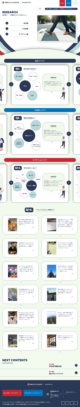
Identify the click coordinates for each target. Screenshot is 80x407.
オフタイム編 (23, 34)
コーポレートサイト (69, 392)
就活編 (26, 23)
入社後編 (25, 28)
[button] (11, 84)
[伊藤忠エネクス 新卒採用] (16, 2)
